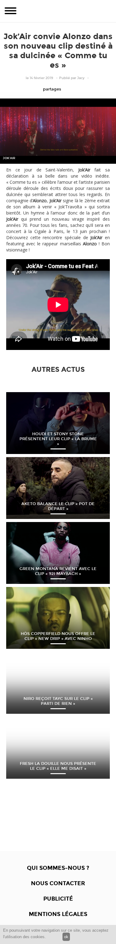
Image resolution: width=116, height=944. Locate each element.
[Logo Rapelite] (58, 11)
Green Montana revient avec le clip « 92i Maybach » (58, 571)
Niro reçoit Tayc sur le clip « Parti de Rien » (58, 701)
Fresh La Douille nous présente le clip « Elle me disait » (58, 766)
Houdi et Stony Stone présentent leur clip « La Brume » (58, 439)
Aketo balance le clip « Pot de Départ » (58, 506)
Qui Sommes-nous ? (58, 868)
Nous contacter (58, 883)
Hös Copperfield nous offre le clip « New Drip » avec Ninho (58, 636)
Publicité (58, 898)
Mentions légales (58, 914)
